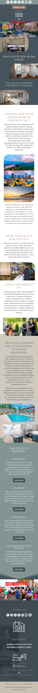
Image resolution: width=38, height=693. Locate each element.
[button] (6, 591)
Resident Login (19, 7)
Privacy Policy (10, 684)
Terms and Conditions (25, 684)
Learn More (19, 480)
